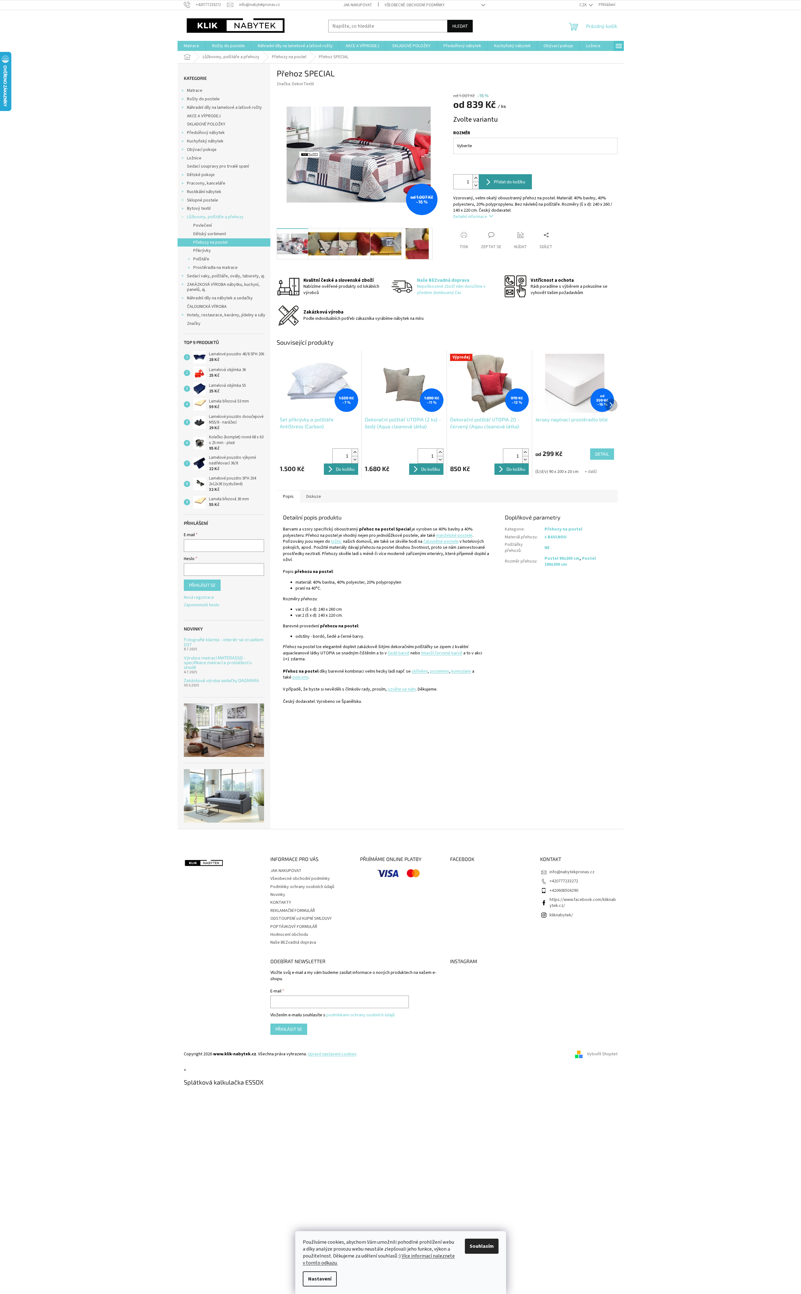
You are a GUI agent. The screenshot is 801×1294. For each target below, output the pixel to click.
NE (547, 548)
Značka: (295, 84)
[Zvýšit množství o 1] (475, 178)
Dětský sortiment (209, 234)
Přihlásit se (202, 585)
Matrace (194, 90)
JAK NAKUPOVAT (357, 5)
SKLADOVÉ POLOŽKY (206, 124)
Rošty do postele (203, 99)
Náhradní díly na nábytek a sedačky (220, 298)
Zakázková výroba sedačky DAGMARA (221, 680)
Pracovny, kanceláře (206, 183)
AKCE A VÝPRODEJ (204, 116)
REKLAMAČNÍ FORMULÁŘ (292, 911)
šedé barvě (398, 653)
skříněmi (420, 671)
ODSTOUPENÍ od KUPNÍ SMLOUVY (301, 918)
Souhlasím (482, 1246)
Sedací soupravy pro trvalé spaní (218, 166)
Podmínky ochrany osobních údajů (302, 887)
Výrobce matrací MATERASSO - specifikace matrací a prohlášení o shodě (218, 662)
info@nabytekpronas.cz (572, 872)
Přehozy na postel (210, 242)
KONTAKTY (280, 902)
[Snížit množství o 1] (475, 185)
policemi (300, 677)
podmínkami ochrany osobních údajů (360, 1015)
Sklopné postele (202, 200)
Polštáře (201, 259)
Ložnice (194, 158)
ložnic (336, 541)
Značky (193, 323)
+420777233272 (564, 881)
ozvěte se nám (402, 689)
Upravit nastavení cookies (332, 1054)
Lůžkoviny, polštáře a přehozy (215, 217)
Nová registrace (199, 598)
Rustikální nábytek (204, 192)
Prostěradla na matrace (215, 267)
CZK (583, 5)
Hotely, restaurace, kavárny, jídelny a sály (226, 315)
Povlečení (202, 225)
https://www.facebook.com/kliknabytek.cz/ (583, 903)
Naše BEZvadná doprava (293, 942)
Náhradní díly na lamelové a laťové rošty (224, 107)
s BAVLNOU (555, 537)
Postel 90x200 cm (561, 558)
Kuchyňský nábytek (205, 141)
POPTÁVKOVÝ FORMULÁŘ (293, 927)
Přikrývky (202, 250)
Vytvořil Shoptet (602, 1054)
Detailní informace (470, 217)
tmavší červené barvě (441, 653)
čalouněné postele (441, 541)
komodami (461, 671)
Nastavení (319, 1278)
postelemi (439, 671)
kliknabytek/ (561, 915)
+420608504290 (564, 890)
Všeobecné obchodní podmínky (415, 5)
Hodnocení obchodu (289, 934)
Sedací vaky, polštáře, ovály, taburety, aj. (226, 276)
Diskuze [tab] (313, 496)
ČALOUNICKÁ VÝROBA (207, 306)
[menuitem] (192, 46)
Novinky (277, 894)
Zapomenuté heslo (201, 605)
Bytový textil (199, 208)
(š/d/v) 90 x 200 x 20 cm (556, 472)
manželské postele (454, 535)
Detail (602, 454)
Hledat (460, 26)
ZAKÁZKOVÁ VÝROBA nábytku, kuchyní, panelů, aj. (223, 287)
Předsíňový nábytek (206, 133)
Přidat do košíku (509, 181)
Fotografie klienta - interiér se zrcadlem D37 (223, 642)
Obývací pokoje (202, 150)
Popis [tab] (288, 496)
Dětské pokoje (201, 175)
